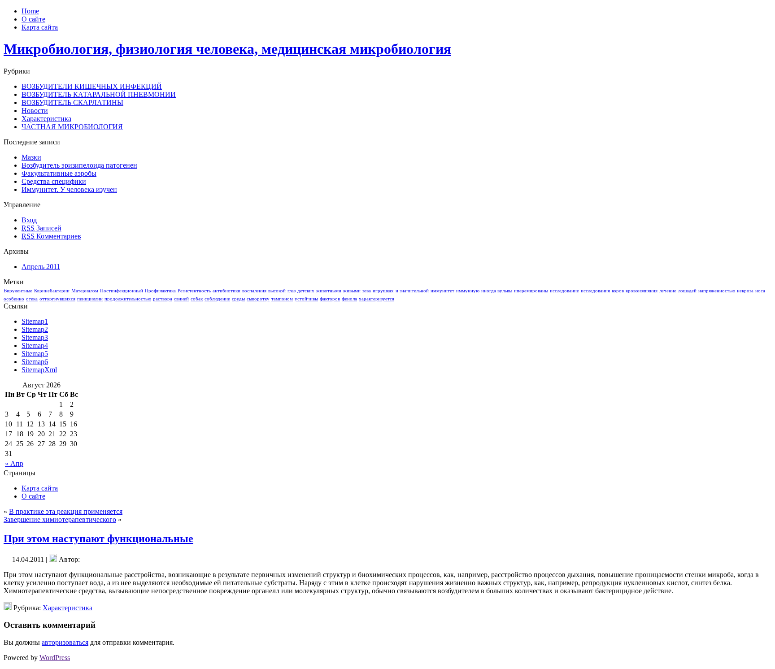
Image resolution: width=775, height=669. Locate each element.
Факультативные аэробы (59, 173)
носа (760, 290)
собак (197, 298)
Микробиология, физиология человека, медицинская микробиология (227, 49)
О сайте (33, 496)
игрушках (383, 290)
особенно (14, 298)
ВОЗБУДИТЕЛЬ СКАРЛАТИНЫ (72, 102)
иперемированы (531, 290)
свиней (181, 298)
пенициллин (90, 298)
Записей (41, 228)
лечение (667, 290)
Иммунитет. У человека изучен (69, 189)
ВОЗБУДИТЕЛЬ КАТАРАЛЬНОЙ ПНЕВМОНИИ (99, 94)
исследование (564, 290)
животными (328, 290)
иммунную (467, 290)
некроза (745, 290)
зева (366, 290)
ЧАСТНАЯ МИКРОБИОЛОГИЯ (72, 126)
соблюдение (217, 298)
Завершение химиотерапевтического (60, 519)
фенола (349, 298)
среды (238, 298)
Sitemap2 (35, 329)
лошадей (687, 290)
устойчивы (306, 298)
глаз (291, 290)
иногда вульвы (496, 290)
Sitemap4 (35, 345)
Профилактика (160, 290)
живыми (352, 290)
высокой (277, 290)
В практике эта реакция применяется (65, 511)
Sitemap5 (35, 353)
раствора (162, 298)
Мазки (31, 157)
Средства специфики (54, 181)
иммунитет (442, 290)
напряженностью (716, 290)
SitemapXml (39, 370)
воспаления (254, 290)
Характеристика (46, 118)
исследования (595, 290)
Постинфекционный (121, 290)
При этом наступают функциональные (98, 538)
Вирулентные (18, 290)
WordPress (54, 657)
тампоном (282, 298)
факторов (330, 298)
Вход (29, 220)
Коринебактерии (52, 290)
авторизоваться (65, 642)
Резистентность (194, 290)
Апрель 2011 (41, 266)
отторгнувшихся (57, 298)
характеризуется (376, 298)
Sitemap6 (35, 361)
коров (618, 290)
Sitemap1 (35, 321)
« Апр (14, 463)
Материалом (84, 290)
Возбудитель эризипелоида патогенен (79, 165)
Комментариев (51, 236)
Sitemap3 (35, 337)
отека (32, 298)
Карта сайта (40, 488)
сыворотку (258, 298)
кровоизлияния (641, 290)
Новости (35, 110)
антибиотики (226, 290)
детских (305, 290)
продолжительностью (127, 298)
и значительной (412, 290)
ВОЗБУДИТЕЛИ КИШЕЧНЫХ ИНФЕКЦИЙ (92, 86)
